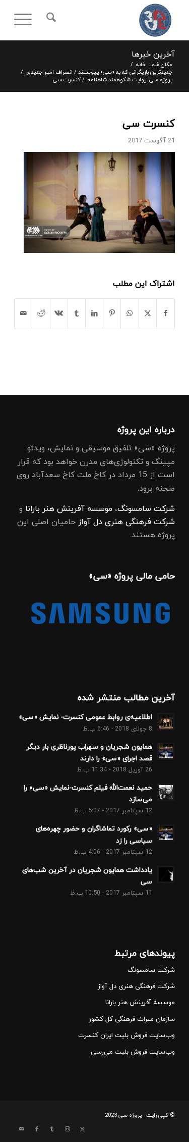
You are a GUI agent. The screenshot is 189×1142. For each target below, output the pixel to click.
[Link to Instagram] (67, 1129)
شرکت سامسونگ (146, 508)
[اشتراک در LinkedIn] (94, 313)
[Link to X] (82, 1129)
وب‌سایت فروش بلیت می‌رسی (133, 1052)
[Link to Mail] (21, 1129)
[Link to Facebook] (36, 1129)
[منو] (26, 20)
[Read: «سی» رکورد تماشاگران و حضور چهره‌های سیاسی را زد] (166, 833)
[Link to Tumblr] (51, 1129)
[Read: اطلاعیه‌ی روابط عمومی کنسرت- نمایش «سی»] (166, 721)
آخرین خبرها (153, 54)
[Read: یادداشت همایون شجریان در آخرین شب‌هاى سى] (166, 874)
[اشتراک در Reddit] (40, 313)
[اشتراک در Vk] (59, 313)
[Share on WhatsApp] (129, 313)
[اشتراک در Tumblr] (76, 313)
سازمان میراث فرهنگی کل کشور (132, 1019)
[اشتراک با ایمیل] (23, 313)
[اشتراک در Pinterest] (111, 313)
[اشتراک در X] (147, 313)
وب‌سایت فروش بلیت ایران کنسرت (126, 1035)
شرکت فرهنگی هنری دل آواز (126, 522)
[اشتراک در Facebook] (165, 313)
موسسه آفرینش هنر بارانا (68, 508)
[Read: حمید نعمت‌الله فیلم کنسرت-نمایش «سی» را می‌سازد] (166, 792)
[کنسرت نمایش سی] (110, 20)
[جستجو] (49, 20)
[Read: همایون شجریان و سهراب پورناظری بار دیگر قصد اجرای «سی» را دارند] (166, 751)
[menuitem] (49, 20)
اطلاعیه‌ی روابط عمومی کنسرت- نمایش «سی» (85, 717)
